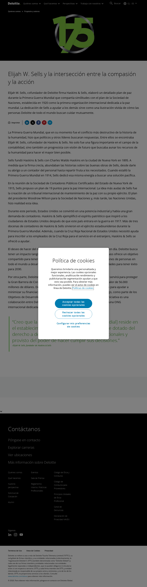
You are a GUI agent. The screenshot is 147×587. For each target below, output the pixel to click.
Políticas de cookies (82, 288)
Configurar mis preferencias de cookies (73, 325)
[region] (73, 293)
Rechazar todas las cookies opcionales (73, 314)
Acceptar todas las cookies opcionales (73, 303)
